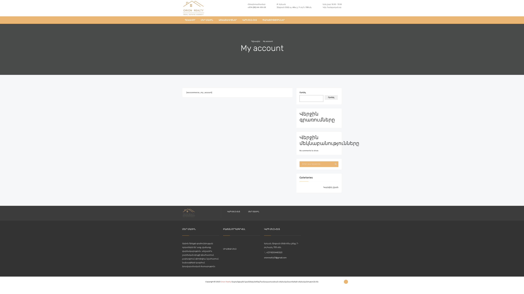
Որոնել (303, 92)
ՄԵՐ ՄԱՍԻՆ (253, 212)
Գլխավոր (255, 41)
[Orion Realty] (193, 7)
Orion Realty (226, 282)
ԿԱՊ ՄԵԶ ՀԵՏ (233, 212)
